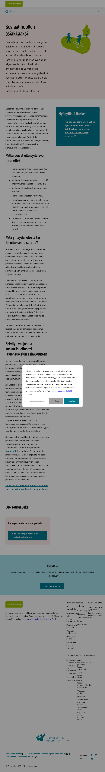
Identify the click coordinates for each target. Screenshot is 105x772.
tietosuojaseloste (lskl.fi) (61, 391)
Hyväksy (71, 401)
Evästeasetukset (37, 401)
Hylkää (56, 401)
